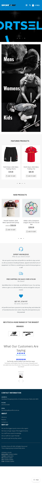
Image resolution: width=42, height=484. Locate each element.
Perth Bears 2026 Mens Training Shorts (10, 168)
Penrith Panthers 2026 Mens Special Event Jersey (11, 221)
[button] (17, 38)
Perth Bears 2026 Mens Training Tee (31, 168)
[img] (21, 353)
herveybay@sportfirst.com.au (10, 410)
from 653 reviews (21, 354)
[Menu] (26, 5)
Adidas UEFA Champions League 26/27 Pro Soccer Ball (31, 222)
